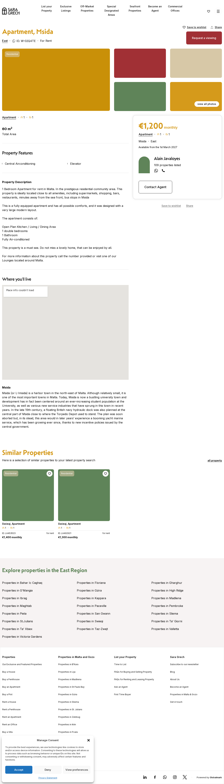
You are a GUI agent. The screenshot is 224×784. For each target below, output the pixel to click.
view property (28, 516)
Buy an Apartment (11, 687)
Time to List (120, 664)
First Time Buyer (122, 694)
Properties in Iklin (67, 724)
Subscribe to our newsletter (184, 664)
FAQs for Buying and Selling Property (133, 672)
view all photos (206, 103)
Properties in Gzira (89, 590)
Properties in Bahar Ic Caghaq (22, 583)
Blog (172, 672)
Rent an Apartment (11, 717)
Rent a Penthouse (11, 709)
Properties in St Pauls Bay (71, 687)
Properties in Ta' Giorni (166, 621)
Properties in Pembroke (167, 606)
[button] (88, 740)
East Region (73, 570)
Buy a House (8, 672)
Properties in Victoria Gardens (22, 636)
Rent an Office (9, 724)
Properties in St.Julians (17, 621)
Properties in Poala (68, 732)
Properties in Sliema (164, 613)
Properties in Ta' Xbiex (17, 629)
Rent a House (9, 702)
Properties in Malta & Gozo (183, 694)
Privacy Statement (47, 777)
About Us (175, 679)
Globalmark (216, 777)
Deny (48, 769)
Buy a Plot (7, 694)
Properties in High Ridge (167, 590)
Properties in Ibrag (14, 598)
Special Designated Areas (111, 10)
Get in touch (176, 702)
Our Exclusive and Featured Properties (22, 664)
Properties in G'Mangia (17, 590)
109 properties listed (167, 165)
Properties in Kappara (91, 598)
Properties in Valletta (165, 629)
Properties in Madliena (166, 598)
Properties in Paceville (91, 606)
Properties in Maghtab (17, 606)
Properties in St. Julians (70, 709)
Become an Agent (179, 687)
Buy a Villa (7, 732)
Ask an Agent (121, 687)
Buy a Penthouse (11, 679)
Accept (18, 769)
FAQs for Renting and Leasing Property (134, 679)
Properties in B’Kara (68, 664)
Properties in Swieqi (90, 621)
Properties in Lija (66, 672)
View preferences (76, 769)
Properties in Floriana (91, 583)
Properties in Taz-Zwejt (92, 629)
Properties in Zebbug (69, 717)
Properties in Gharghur (166, 583)
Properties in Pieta (14, 613)
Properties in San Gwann (93, 613)
